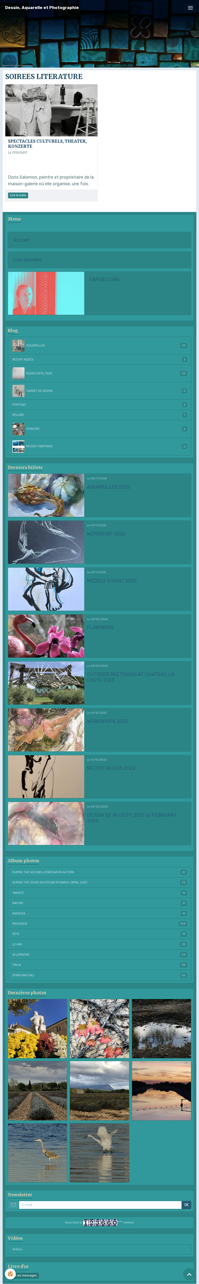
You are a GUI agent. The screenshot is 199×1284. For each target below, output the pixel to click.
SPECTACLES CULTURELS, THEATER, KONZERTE (47, 144)
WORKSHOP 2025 (106, 534)
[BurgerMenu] (190, 7)
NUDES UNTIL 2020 (105, 373)
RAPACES (98, 913)
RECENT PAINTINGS (105, 446)
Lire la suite (18, 195)
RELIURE (98, 415)
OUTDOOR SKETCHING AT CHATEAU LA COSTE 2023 (130, 677)
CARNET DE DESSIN (105, 391)
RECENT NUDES (98, 359)
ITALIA (98, 965)
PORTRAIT (98, 404)
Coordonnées (27, 260)
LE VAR (98, 944)
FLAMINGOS (100, 627)
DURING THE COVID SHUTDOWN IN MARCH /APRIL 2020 (98, 882)
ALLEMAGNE (98, 954)
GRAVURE (105, 429)
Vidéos (17, 1249)
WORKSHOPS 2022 (108, 721)
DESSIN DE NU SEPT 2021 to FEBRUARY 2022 (131, 818)
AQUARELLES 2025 (108, 487)
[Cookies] (10, 1273)
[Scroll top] (189, 1274)
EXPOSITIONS (104, 279)
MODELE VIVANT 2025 (112, 581)
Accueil (21, 240)
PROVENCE (98, 923)
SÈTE (98, 934)
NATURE (98, 903)
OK (186, 1205)
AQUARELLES (105, 345)
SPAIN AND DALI (98, 975)
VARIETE (98, 893)
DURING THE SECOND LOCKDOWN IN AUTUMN (98, 872)
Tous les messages (23, 1275)
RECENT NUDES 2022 (111, 768)
